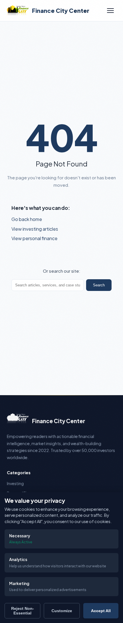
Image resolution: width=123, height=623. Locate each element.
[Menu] (110, 11)
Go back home (26, 219)
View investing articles (34, 229)
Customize (61, 610)
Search (99, 285)
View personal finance (34, 238)
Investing (15, 483)
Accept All (101, 610)
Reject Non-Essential (22, 610)
